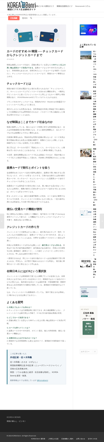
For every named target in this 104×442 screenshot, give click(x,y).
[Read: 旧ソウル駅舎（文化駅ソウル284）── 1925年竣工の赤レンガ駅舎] (86, 55)
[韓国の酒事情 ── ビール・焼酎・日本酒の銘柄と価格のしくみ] (2, 221)
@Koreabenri (42, 380)
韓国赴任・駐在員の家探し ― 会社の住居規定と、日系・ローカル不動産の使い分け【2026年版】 (95, 177)
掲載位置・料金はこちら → (88, 327)
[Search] (31, 18)
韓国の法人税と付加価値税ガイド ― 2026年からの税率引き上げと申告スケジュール (95, 232)
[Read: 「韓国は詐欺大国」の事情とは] (86, 262)
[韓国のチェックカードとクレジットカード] (36, 35)
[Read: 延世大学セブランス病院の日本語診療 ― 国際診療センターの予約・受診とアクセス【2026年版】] (86, 95)
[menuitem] (13, 6)
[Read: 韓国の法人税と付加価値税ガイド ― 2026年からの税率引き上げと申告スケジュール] (86, 212)
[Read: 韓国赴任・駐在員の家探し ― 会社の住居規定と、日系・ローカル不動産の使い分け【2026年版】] (86, 152)
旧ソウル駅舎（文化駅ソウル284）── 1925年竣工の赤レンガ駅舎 (95, 69)
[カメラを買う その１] (102, 221)
